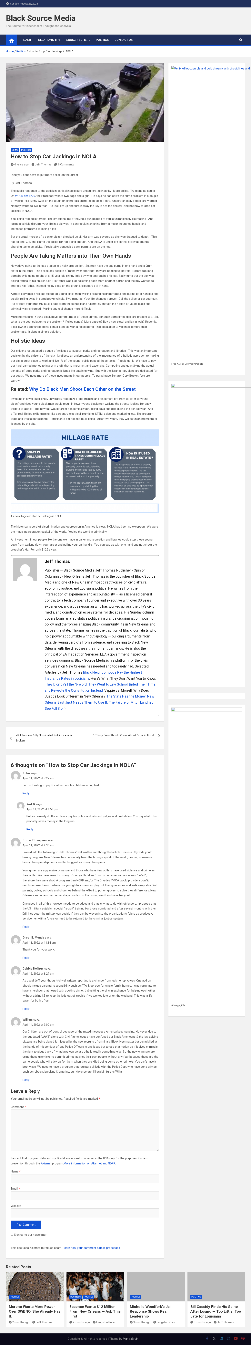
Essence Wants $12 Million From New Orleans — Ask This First (95, 1311)
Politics (102, 40)
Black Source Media (40, 18)
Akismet (46, 1163)
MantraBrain (130, 1338)
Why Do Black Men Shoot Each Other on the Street (82, 389)
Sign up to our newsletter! (30, 1234)
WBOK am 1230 (24, 196)
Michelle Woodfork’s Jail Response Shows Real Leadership (151, 1311)
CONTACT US (124, 40)
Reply (26, 793)
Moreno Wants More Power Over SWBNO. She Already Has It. (34, 1311)
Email (15, 1188)
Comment (18, 1107)
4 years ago (21, 164)
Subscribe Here (78, 40)
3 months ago (141, 1322)
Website (16, 1206)
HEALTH (27, 40)
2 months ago (20, 1322)
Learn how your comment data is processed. (92, 1248)
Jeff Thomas (43, 164)
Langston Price (105, 1322)
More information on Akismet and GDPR (89, 1163)
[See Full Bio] (65, 709)
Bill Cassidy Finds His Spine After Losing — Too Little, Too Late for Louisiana (215, 1311)
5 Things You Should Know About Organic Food (123, 735)
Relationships (49, 40)
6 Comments (66, 164)
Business (75, 1297)
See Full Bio (54, 708)
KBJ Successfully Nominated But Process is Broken (44, 738)
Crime (15, 150)
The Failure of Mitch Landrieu (131, 702)
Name (16, 1171)
